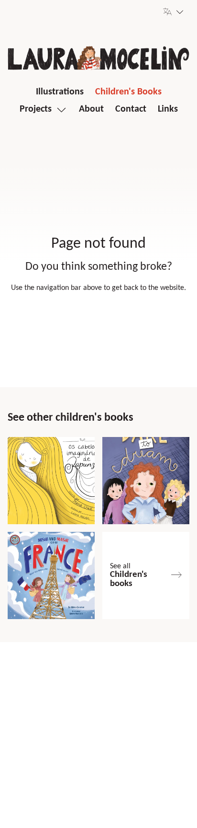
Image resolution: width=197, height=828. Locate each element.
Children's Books (128, 92)
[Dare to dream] (145, 480)
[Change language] (173, 11)
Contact (130, 109)
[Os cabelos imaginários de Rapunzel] (51, 480)
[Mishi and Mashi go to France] (51, 575)
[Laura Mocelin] (98, 58)
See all (128, 575)
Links (168, 109)
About (91, 109)
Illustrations (60, 92)
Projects (36, 109)
